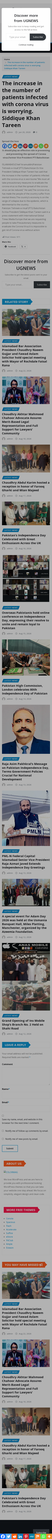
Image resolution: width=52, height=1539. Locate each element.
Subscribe (38, 37)
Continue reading (26, 44)
